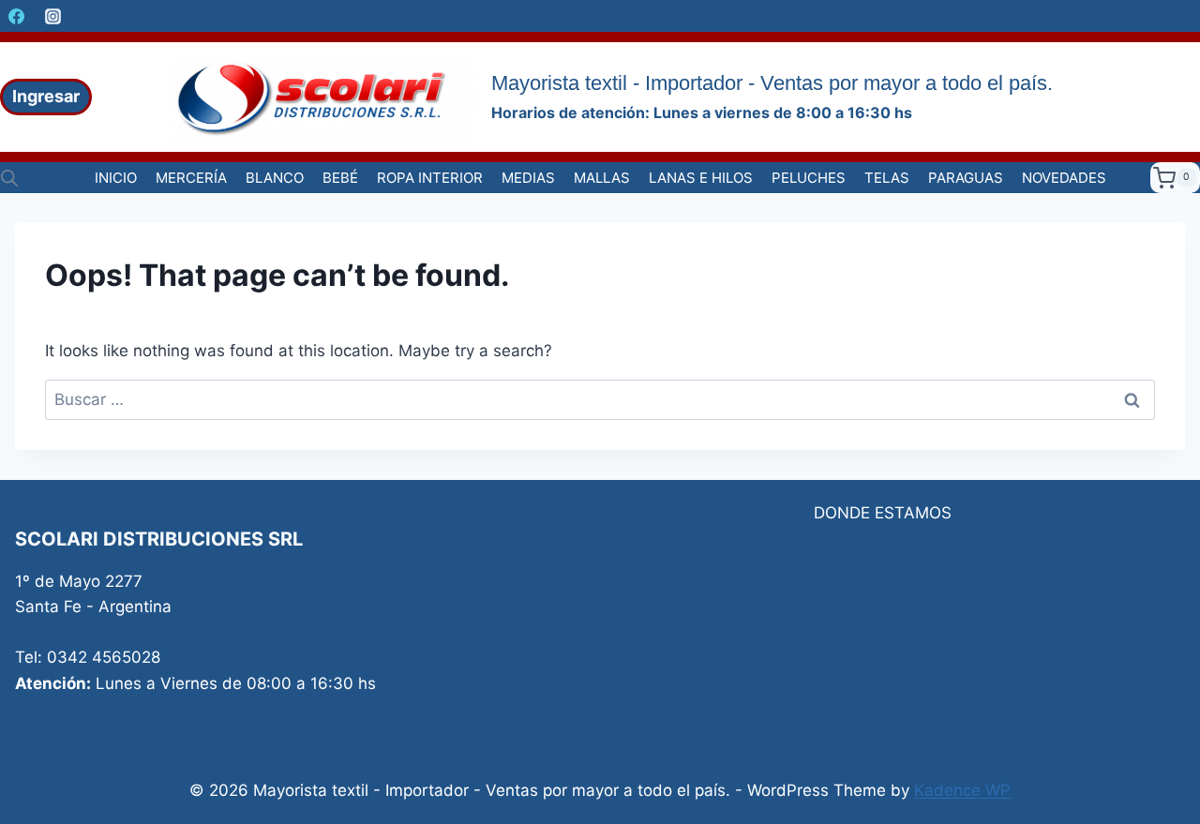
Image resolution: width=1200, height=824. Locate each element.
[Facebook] (16, 16)
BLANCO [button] (275, 178)
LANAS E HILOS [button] (701, 178)
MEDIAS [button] (528, 178)
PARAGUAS (965, 178)
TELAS (886, 178)
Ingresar (46, 96)
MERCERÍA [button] (191, 178)
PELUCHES (809, 178)
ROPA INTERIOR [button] (430, 178)
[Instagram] (52, 16)
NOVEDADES (1064, 178)
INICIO (116, 178)
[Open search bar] (9, 178)
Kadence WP (962, 790)
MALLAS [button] (602, 178)
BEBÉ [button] (340, 178)
